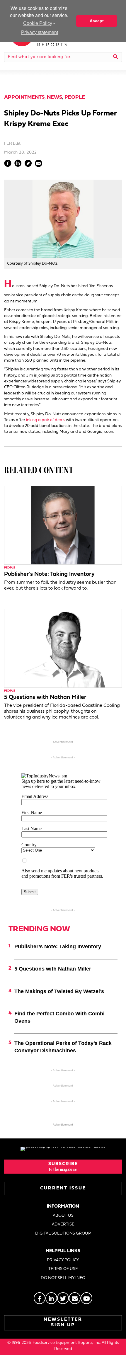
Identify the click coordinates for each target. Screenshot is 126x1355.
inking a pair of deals (45, 420)
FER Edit (12, 144)
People (74, 97)
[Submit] (116, 57)
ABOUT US (63, 1215)
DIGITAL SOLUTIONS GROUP (63, 1233)
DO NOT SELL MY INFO (63, 1278)
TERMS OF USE (63, 1269)
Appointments (24, 97)
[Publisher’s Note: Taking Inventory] (63, 525)
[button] (63, 1167)
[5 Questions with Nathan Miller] (63, 648)
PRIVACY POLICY (63, 1260)
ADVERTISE (63, 1224)
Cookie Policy (37, 23)
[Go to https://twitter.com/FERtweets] (63, 1298)
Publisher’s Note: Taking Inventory (49, 574)
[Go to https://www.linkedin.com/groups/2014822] (51, 1298)
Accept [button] (97, 20)
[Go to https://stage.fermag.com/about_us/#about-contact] (75, 1298)
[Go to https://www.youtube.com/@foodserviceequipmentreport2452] (86, 1298)
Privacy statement (39, 32)
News (54, 97)
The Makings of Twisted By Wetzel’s (59, 991)
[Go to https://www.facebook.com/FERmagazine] (39, 1298)
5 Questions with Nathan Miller (45, 697)
